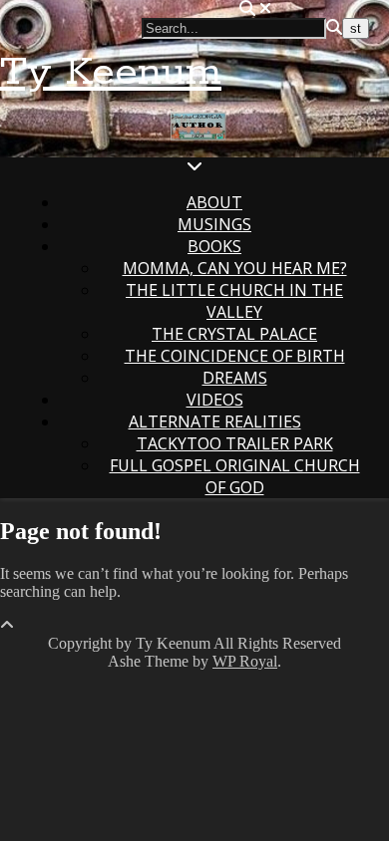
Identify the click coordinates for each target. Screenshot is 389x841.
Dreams (234, 378)
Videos (215, 400)
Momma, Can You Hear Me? (235, 268)
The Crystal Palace (234, 334)
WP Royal (244, 661)
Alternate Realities (215, 421)
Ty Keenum (110, 72)
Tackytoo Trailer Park (235, 443)
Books (214, 246)
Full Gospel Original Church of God (235, 476)
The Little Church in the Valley (234, 301)
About (214, 202)
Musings (214, 224)
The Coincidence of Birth (235, 356)
